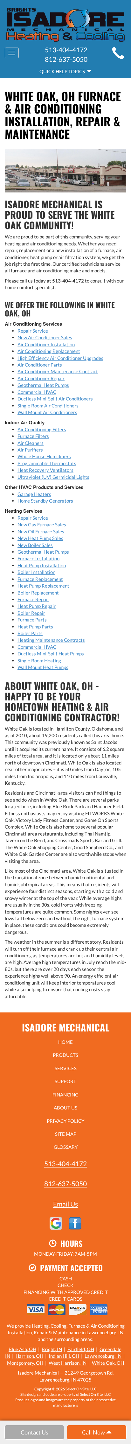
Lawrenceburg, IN (103, 1356)
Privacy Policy (65, 1121)
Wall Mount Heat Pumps (42, 667)
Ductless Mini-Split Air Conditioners (55, 398)
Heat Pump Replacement (43, 586)
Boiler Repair (31, 613)
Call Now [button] (94, 1432)
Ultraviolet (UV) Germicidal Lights (53, 477)
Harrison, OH (29, 1356)
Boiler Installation (36, 572)
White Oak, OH (108, 1363)
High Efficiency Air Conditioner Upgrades (60, 358)
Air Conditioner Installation (46, 344)
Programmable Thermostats (46, 463)
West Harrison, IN (67, 1363)
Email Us (65, 1204)
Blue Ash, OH (22, 1349)
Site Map (65, 1134)
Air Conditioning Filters (41, 429)
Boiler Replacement (38, 592)
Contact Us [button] (34, 1432)
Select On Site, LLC (81, 1389)
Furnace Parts (32, 619)
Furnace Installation (38, 558)
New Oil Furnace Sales (40, 531)
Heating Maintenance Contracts (51, 640)
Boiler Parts (30, 633)
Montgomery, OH (25, 1363)
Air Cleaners (30, 443)
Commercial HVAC (36, 392)
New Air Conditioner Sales (44, 337)
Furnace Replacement (40, 579)
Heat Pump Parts (35, 626)
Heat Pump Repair (36, 606)
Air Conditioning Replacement (48, 351)
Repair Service (32, 331)
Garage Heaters (34, 494)
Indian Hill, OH (64, 1356)
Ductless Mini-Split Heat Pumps (50, 653)
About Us (65, 1107)
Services (66, 1068)
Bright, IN (52, 1349)
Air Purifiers (30, 449)
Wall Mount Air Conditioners (47, 412)
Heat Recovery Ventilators (45, 470)
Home (65, 1042)
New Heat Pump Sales (40, 538)
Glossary (66, 1147)
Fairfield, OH (80, 1349)
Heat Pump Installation (41, 565)
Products (65, 1055)
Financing (65, 1094)
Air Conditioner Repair (41, 378)
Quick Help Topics (63, 71)
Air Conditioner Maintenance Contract (57, 371)
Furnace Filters (33, 436)
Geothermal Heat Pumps (43, 385)
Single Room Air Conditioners (48, 405)
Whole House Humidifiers (44, 456)
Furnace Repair (33, 599)
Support (65, 1081)
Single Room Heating (39, 660)
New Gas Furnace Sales (41, 524)
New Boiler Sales (35, 545)
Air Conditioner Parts (39, 365)
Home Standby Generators (45, 501)
